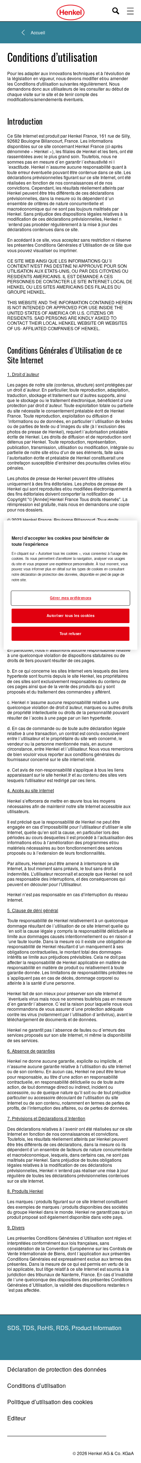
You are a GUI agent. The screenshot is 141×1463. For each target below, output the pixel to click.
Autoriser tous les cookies (71, 615)
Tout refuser (71, 633)
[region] (71, 585)
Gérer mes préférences (70, 597)
